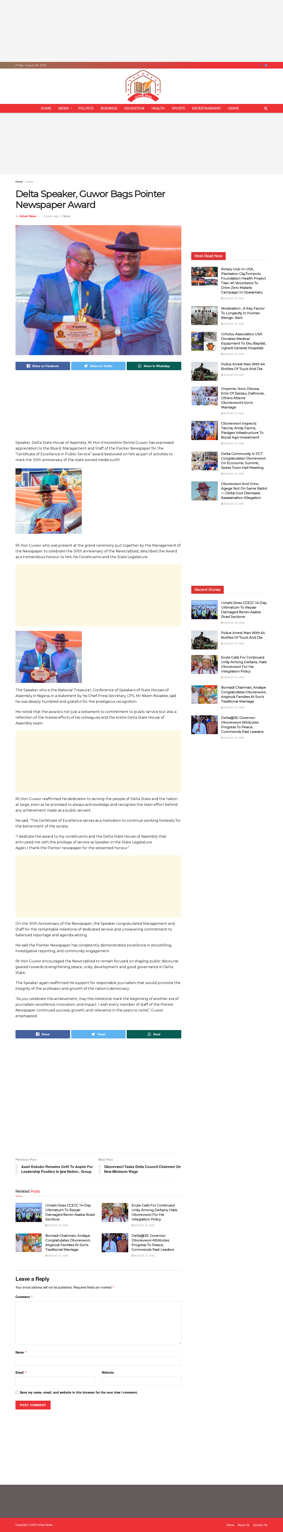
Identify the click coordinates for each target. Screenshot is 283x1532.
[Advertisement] (141, 31)
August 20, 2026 (233, 473)
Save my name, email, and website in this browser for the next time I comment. (79, 1392)
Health (158, 108)
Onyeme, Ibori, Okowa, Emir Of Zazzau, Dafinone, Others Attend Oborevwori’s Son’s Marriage (242, 398)
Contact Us (260, 1525)
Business (109, 108)
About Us (244, 1525)
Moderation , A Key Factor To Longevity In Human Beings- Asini (243, 313)
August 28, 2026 (57, 1225)
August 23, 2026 (233, 323)
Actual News (27, 216)
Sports (178, 108)
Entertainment (206, 108)
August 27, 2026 (144, 1225)
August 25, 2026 (233, 298)
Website (108, 1372)
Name (21, 1352)
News (63, 108)
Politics (86, 108)
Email (21, 1372)
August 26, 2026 (233, 354)
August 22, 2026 (233, 503)
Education (134, 108)
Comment (24, 1297)
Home (46, 108)
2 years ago (51, 216)
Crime (233, 108)
